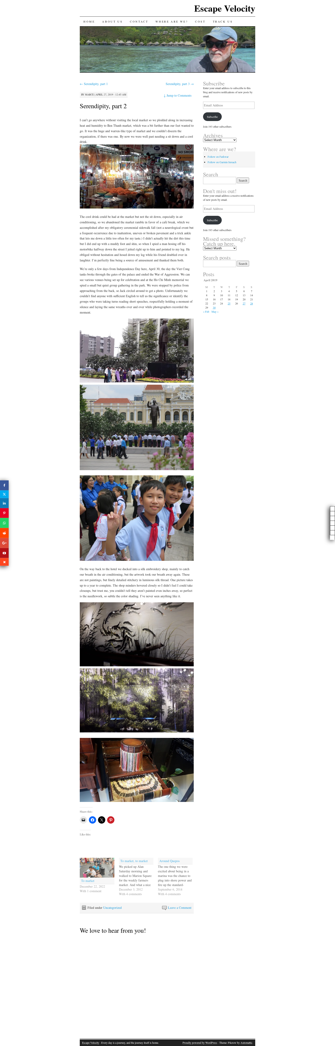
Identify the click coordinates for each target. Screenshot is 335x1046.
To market (87, 881)
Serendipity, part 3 (180, 84)
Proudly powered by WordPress (200, 1042)
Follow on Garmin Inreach (222, 162)
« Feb (206, 311)
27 (244, 303)
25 (229, 303)
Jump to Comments (177, 95)
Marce (89, 94)
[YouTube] (4, 553)
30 (214, 307)
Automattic (246, 1042)
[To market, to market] (138, 877)
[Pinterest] (4, 513)
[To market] (97, 868)
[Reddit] (4, 533)
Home (89, 21)
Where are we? (171, 21)
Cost (200, 21)
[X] (4, 494)
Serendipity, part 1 (94, 84)
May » (215, 311)
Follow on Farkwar (218, 156)
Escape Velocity (224, 8)
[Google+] (4, 543)
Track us (223, 21)
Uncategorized (112, 907)
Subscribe (212, 117)
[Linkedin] (4, 503)
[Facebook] (4, 485)
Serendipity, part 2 (103, 105)
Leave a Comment (179, 907)
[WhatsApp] (4, 523)
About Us (112, 21)
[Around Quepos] (177, 877)
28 (251, 303)
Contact (139, 21)
